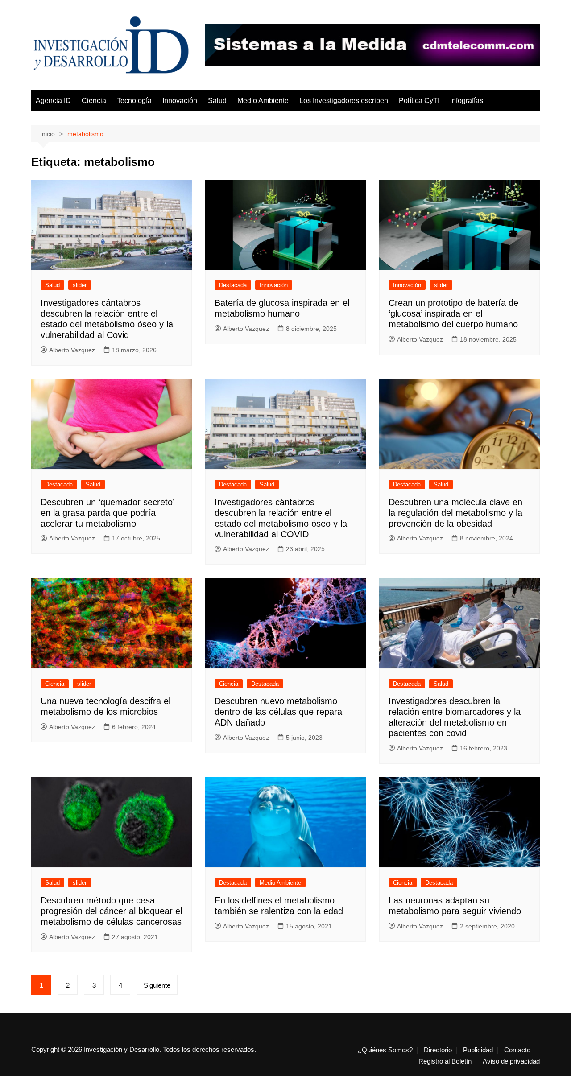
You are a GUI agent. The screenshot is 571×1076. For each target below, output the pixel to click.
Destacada (233, 285)
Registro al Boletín (445, 1061)
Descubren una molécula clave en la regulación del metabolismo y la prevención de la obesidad (455, 512)
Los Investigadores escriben (343, 100)
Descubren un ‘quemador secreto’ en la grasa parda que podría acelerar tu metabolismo (107, 512)
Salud (217, 100)
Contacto (517, 1050)
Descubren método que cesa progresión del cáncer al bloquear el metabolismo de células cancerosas (111, 911)
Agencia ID (53, 100)
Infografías (466, 100)
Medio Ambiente (263, 100)
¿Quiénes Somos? (385, 1050)
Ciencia (94, 100)
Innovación (179, 100)
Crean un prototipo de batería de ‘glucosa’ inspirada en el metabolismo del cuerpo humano (453, 313)
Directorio (438, 1050)
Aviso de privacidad (511, 1061)
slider (80, 285)
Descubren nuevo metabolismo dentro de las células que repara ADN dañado (278, 711)
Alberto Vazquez (72, 350)
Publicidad (478, 1050)
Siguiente (157, 985)
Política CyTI (419, 100)
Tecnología (134, 100)
